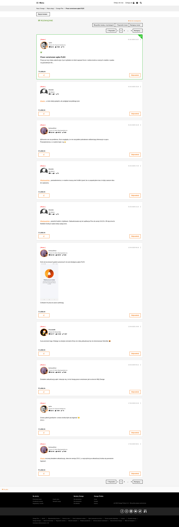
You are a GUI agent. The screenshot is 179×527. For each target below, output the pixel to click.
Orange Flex (59, 8)
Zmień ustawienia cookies (79, 518)
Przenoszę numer (37, 499)
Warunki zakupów (72, 520)
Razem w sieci (66, 518)
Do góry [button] (5, 489)
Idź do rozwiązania (135, 21)
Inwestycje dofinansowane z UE (41, 523)
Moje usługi (50, 8)
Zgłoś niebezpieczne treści (95, 518)
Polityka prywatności (85, 520)
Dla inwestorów (77, 501)
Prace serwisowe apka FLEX (52, 57)
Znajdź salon (56, 499)
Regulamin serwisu (61, 520)
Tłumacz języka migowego (111, 518)
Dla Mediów (77, 503)
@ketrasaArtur (45, 180)
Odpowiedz (135, 75)
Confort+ (123, 518)
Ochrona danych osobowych (100, 520)
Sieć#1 (43, 518)
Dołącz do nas (118, 3)
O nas (95, 499)
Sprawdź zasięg (57, 501)
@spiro (42, 101)
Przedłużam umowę (38, 501)
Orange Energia (37, 520)
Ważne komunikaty (48, 520)
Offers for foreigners (130, 520)
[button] (140, 39)
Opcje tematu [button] (42, 14)
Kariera (96, 503)
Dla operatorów (77, 499)
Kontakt (96, 501)
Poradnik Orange (132, 518)
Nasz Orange (40, 8)
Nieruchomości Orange (116, 520)
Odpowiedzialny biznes (54, 518)
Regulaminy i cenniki (38, 503)
